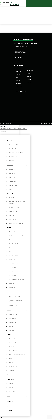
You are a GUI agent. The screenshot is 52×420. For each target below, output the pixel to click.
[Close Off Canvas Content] (1, 417)
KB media (49, 123)
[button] (46, 3)
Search (2, 126)
